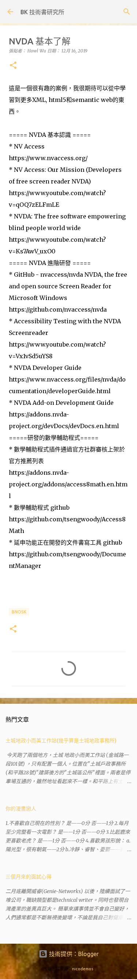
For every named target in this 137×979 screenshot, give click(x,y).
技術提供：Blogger (73, 954)
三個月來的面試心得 (28, 877)
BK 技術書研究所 (42, 12)
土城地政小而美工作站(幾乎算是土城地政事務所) (61, 740)
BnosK (19, 611)
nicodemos (82, 969)
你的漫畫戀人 (20, 809)
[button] (13, 66)
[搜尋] (126, 11)
